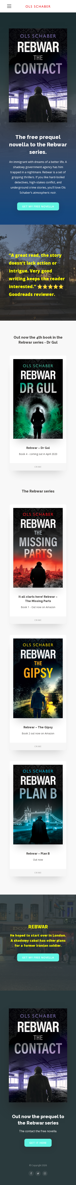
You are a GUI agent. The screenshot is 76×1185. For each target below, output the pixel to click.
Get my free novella (38, 206)
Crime (38, 467)
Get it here (38, 1142)
